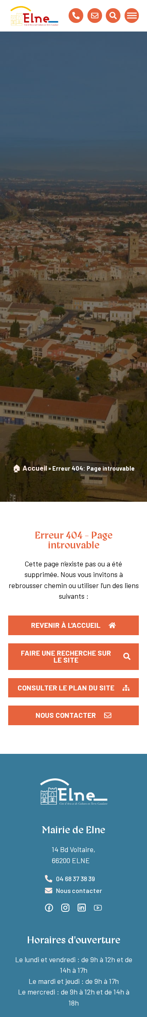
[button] (73, 688)
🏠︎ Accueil (30, 467)
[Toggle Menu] (132, 15)
